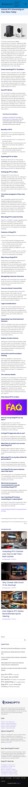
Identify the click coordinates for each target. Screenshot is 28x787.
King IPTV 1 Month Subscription (8, 726)
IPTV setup (13, 679)
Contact (3, 781)
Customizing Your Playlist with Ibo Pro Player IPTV (13, 653)
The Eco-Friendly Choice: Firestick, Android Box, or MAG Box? (14, 658)
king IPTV (4, 684)
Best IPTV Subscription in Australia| (9, 771)
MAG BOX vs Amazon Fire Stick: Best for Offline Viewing (13, 669)
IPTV (10, 674)
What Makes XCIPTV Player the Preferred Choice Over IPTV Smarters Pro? (12, 663)
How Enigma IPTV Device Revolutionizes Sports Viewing (13, 613)
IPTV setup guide (21, 679)
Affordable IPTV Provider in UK (8, 766)
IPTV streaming (7, 682)
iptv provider (14, 677)
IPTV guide (4, 677)
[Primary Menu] (26, 4)
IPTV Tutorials (16, 778)
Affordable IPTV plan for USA (8, 765)
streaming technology (13, 686)
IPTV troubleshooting (19, 682)
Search (3, 637)
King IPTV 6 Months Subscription (8, 723)
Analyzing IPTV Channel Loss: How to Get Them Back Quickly (12, 554)
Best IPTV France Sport (6, 768)
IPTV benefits (16, 674)
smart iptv (17, 684)
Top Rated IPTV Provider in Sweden (9, 774)
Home (2, 778)
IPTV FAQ (23, 778)
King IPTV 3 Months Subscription (8, 725)
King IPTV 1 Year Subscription (8, 722)
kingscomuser (7, 559)
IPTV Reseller (9, 778)
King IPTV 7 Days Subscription (8, 728)
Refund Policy (8, 742)
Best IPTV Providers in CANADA (8, 769)
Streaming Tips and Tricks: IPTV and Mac (13, 518)
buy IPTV (4, 674)
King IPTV (17, 2)
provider (11, 684)
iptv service (5, 679)
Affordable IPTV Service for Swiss (9, 772)
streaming (4, 686)
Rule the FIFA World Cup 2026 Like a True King (13, 648)
